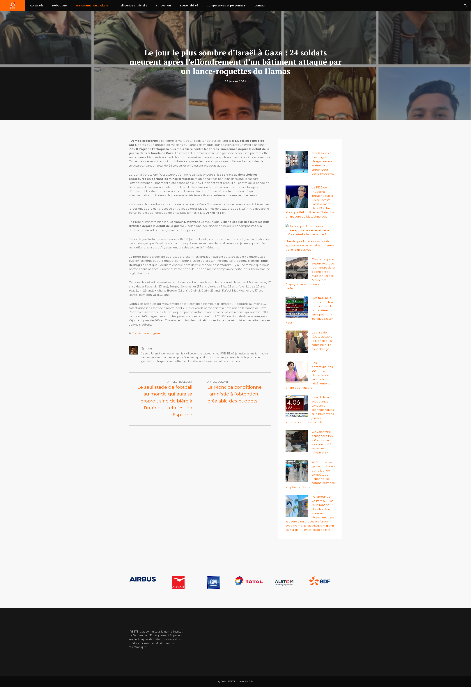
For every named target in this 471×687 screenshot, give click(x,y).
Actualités (36, 5)
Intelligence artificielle (132, 5)
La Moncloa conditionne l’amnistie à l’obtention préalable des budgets (234, 394)
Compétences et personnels (226, 5)
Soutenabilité (189, 5)
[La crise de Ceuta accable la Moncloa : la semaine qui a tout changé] (297, 350)
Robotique (59, 5)
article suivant (217, 381)
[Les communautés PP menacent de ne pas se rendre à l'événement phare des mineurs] (297, 380)
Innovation (163, 5)
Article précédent (179, 381)
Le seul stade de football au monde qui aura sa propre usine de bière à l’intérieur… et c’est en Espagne (164, 400)
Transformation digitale (91, 5)
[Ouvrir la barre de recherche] (465, 5)
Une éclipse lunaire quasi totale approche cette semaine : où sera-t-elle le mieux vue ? (310, 245)
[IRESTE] (12, 5)
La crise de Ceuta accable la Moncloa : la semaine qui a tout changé (322, 341)
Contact (259, 5)
